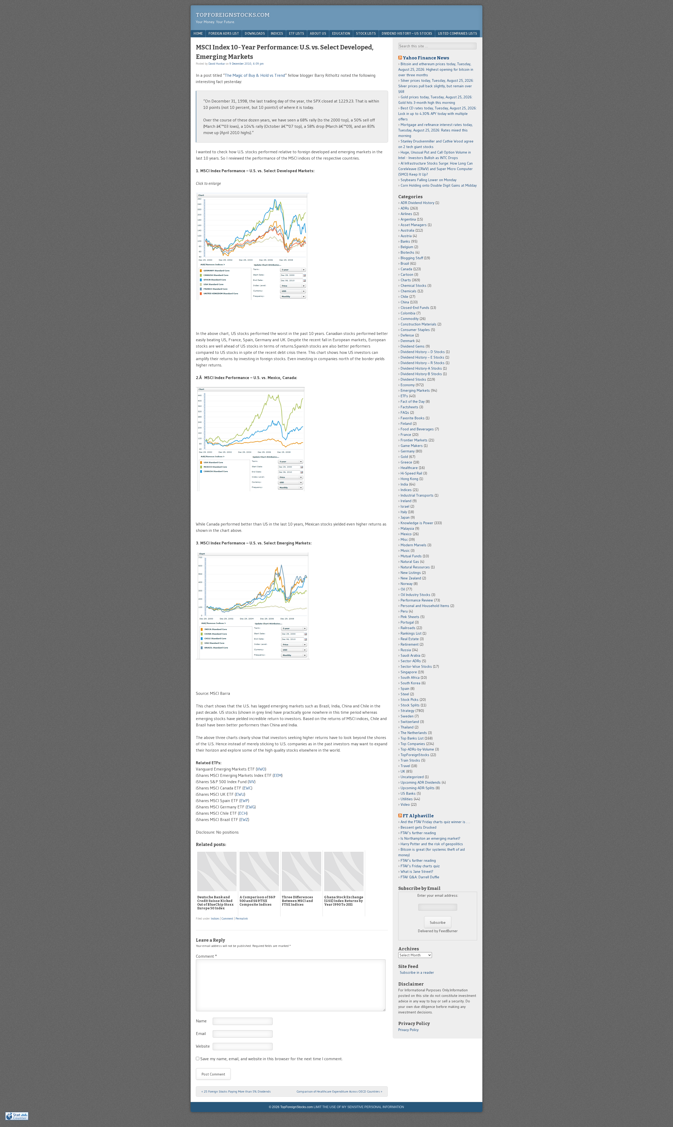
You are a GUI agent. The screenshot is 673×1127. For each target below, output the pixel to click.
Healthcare (409, 467)
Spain (405, 688)
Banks (405, 241)
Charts (406, 280)
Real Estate (410, 638)
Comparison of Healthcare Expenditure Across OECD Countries (339, 1091)
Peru (404, 611)
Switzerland (410, 721)
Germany (408, 451)
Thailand (407, 727)
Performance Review (417, 600)
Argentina (408, 219)
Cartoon (407, 274)
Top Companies (413, 743)
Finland (406, 423)
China (405, 302)
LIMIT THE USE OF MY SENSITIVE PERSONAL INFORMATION (359, 1107)
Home (198, 33)
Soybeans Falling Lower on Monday (428, 179)
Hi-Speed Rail (411, 473)
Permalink (242, 918)
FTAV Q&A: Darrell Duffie (420, 877)
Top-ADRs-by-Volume (417, 749)
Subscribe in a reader (417, 972)
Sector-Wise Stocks (416, 666)
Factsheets (409, 407)
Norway (406, 583)
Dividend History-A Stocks (421, 368)
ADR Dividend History (417, 202)
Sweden (407, 716)
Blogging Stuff (412, 258)
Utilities (407, 799)
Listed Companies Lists (457, 33)
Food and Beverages (417, 429)
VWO (261, 769)
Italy (404, 511)
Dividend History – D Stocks (423, 351)
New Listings (411, 572)
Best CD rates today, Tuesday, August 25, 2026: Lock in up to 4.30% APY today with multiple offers (437, 113)
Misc (404, 539)
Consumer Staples (415, 329)
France (406, 434)
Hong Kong (409, 478)
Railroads (408, 627)
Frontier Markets (414, 440)
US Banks (408, 793)
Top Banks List (412, 738)
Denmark (408, 340)
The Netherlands (414, 732)
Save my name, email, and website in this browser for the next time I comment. (271, 1058)
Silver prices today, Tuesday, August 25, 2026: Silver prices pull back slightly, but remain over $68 (436, 86)
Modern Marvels (413, 545)
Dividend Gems (413, 346)
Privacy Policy (408, 1029)
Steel (405, 694)
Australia (407, 230)
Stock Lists (366, 33)
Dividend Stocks (413, 379)
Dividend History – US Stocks (407, 33)
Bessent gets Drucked (418, 827)
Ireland (406, 500)
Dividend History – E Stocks (422, 357)
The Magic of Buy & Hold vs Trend (255, 75)
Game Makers (412, 445)
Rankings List (411, 633)
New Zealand (411, 578)
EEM (278, 775)
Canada (406, 269)
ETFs (404, 396)
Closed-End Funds (415, 307)
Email (201, 1033)
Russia (406, 649)
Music (405, 550)
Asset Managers (414, 224)
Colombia (408, 313)
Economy (408, 385)
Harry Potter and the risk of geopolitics (432, 844)
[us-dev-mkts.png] (262, 320)
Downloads (255, 33)
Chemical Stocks (413, 285)
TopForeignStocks (415, 754)
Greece (406, 462)
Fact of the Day (413, 401)
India (404, 484)
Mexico (406, 534)
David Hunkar (216, 63)
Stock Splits (410, 705)
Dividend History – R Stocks (423, 362)
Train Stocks (410, 760)
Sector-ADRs (411, 661)
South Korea (410, 683)
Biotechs (407, 252)
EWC (247, 788)
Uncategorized (412, 776)
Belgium (407, 246)
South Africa (410, 677)
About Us (318, 33)
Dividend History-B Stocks (421, 373)
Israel (405, 506)
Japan (405, 517)
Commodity (410, 318)
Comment (227, 918)
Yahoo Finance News (426, 57)
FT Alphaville (418, 815)
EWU (240, 794)
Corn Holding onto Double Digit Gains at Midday (439, 185)
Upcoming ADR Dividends (421, 782)
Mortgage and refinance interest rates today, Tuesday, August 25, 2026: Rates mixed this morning (435, 130)
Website (203, 1046)
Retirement (410, 644)
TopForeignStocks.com (233, 14)
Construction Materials (418, 324)
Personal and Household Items (425, 605)
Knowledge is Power (417, 523)
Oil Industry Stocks (415, 594)
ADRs (405, 208)
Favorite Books (413, 418)
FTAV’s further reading (418, 832)
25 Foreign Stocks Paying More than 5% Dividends (236, 1091)
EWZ (244, 819)
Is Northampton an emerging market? (430, 838)
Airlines (406, 213)
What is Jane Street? (417, 871)
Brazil (405, 263)
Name (201, 1020)
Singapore (409, 672)
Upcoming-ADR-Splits (418, 788)
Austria (406, 235)
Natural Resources (415, 567)
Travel (405, 765)
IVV (251, 781)
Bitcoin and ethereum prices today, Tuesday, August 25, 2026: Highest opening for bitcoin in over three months (435, 69)
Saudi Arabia (410, 655)
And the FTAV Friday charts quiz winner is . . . (436, 821)
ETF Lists (296, 33)
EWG (251, 806)
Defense (407, 335)
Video (405, 804)
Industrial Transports (417, 495)
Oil (403, 589)
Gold (404, 456)
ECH (243, 813)
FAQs (405, 412)
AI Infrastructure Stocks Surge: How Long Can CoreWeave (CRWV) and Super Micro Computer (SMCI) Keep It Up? (435, 169)
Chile (404, 296)
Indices (277, 33)
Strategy (407, 710)
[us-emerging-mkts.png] (262, 680)
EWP (244, 800)
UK (403, 771)
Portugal (407, 622)
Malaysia (407, 528)
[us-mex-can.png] (260, 511)
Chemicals (408, 291)
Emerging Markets (415, 390)
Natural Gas (410, 561)
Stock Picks (410, 699)
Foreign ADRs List (223, 33)
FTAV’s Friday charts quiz (420, 866)
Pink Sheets (410, 616)
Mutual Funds (411, 556)
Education (341, 33)
